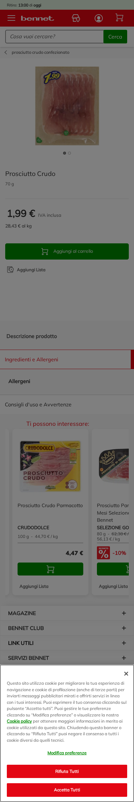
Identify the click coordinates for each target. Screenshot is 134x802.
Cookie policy (19, 721)
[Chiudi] (126, 674)
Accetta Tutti (67, 789)
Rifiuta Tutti (67, 771)
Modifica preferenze (67, 752)
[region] (67, 733)
